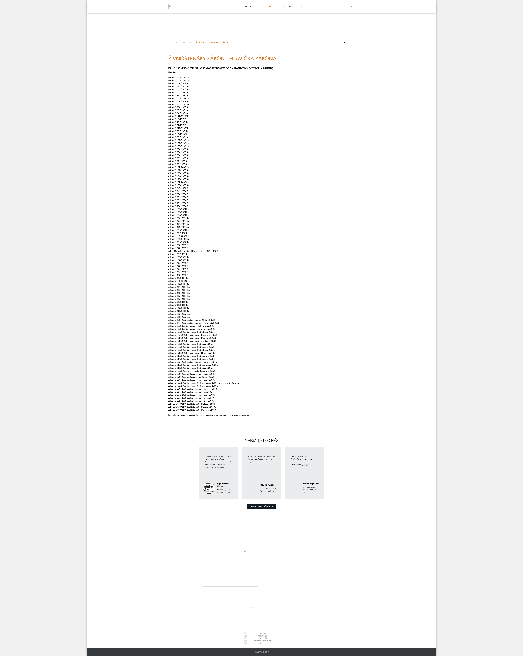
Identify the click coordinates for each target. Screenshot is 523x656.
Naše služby (249, 7)
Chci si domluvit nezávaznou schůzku (121, 136)
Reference (280, 7)
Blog (269, 7)
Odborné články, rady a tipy (121, 83)
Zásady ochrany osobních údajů (280, 597)
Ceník (261, 7)
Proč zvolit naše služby (119, 88)
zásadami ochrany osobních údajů (246, 603)
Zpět (344, 42)
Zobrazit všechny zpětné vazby (261, 506)
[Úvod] (170, 42)
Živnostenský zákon (183, 42)
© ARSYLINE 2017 (261, 652)
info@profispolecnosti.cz (283, 592)
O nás (292, 7)
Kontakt (303, 7)
